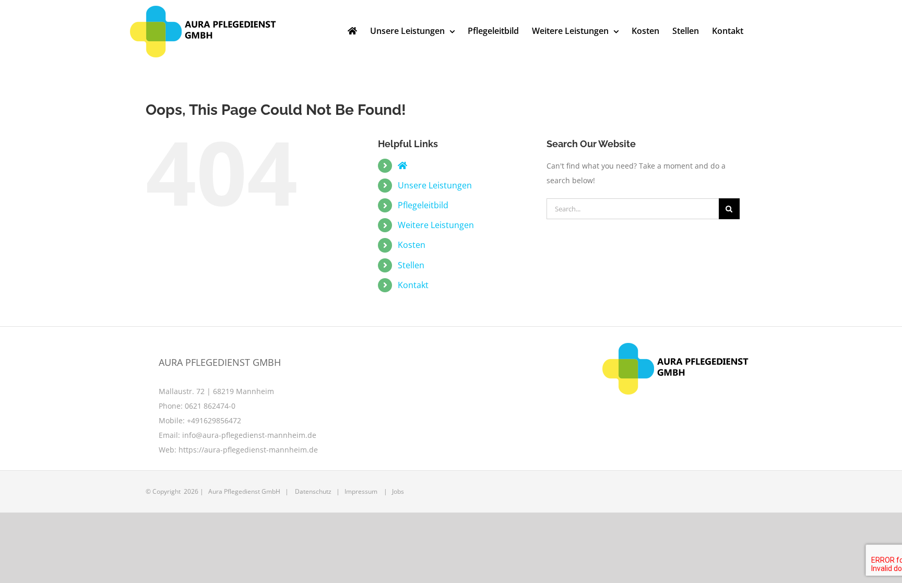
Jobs (398, 491)
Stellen (411, 265)
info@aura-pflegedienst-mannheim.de (249, 435)
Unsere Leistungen (435, 185)
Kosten (411, 245)
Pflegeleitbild (423, 205)
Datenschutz (313, 491)
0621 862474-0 (210, 406)
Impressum (361, 491)
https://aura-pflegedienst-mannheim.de (248, 450)
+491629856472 (214, 420)
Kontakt (413, 285)
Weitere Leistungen (436, 225)
